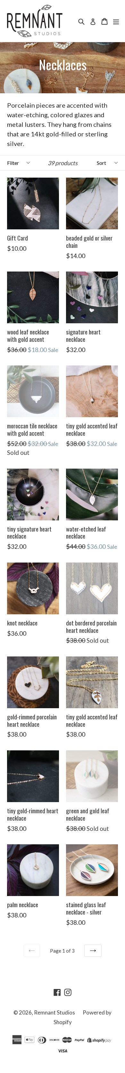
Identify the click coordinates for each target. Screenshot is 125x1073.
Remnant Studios (54, 1012)
